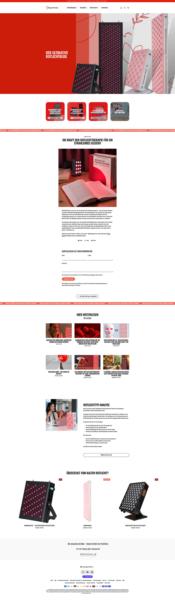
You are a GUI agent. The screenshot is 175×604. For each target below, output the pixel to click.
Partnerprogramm (97, 580)
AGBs (123, 580)
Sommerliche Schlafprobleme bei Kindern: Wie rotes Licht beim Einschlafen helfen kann (87, 342)
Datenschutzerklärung (70, 583)
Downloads (104, 8)
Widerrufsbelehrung (80, 583)
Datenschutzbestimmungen (68, 285)
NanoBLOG (83, 8)
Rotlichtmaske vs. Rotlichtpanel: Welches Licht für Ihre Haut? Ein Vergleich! (116, 342)
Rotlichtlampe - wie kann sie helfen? (58, 372)
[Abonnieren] (95, 554)
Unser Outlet (107, 583)
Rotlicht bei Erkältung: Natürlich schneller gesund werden (58, 341)
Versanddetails (100, 583)
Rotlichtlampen (72, 8)
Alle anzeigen (87, 318)
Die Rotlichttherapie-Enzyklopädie (88, 296)
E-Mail (89, 255)
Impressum (118, 580)
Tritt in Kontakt (111, 580)
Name (63, 255)
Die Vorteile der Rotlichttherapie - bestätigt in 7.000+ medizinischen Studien (87, 373)
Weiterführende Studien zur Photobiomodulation (81, 580)
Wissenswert (94, 8)
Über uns (105, 580)
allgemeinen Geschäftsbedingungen (97, 283)
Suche (51, 580)
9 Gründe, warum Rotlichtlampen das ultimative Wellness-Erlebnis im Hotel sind (116, 373)
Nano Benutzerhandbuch (63, 580)
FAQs (55, 580)
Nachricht (64, 263)
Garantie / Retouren (91, 583)
